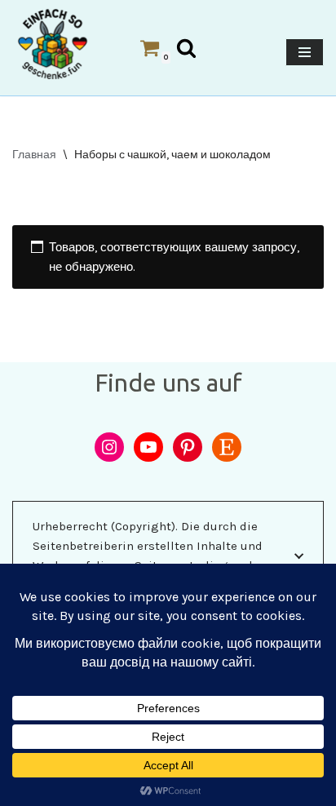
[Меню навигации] (304, 52)
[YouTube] (148, 447)
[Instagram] (109, 447)
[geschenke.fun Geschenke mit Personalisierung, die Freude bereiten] (52, 43)
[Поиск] (186, 48)
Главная (34, 155)
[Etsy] (226, 447)
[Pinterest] (187, 447)
